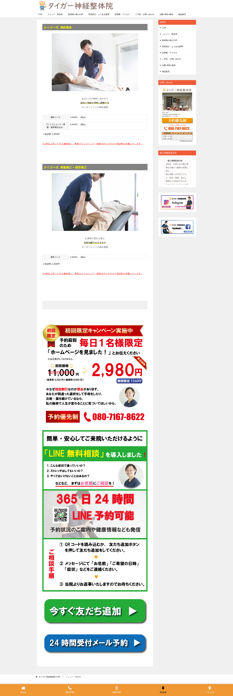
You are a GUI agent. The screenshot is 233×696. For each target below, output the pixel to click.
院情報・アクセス (122, 14)
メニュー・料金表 (55, 14)
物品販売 (182, 14)
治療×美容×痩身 (166, 14)
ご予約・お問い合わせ (144, 14)
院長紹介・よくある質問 (99, 14)
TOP (40, 14)
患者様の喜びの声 (75, 14)
